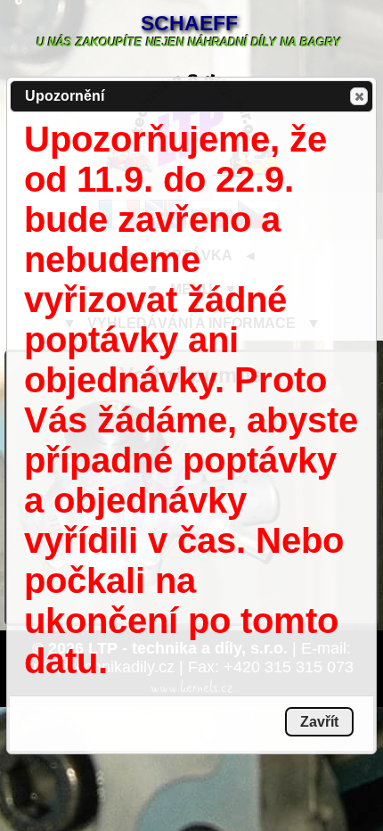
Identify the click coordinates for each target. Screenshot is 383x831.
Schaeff (189, 23)
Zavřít (359, 96)
